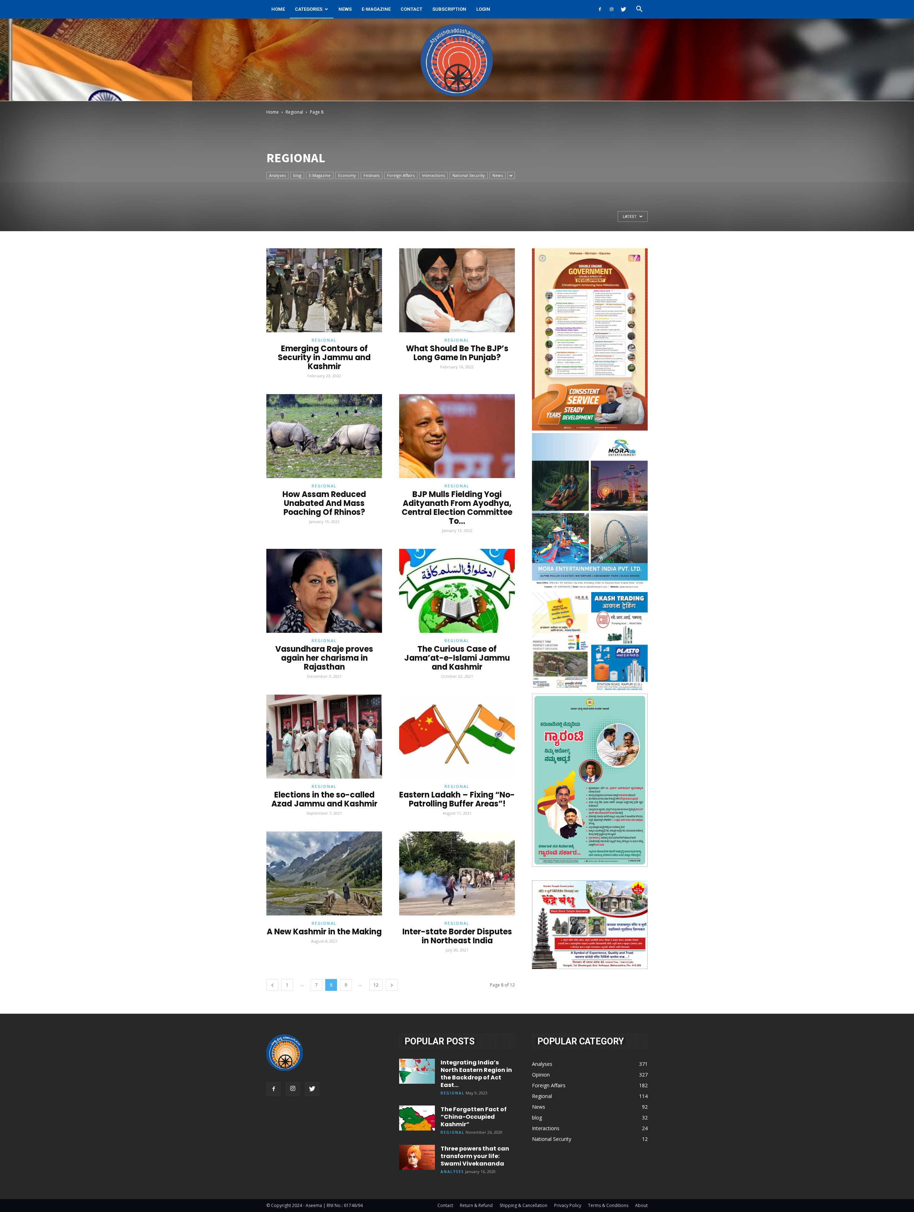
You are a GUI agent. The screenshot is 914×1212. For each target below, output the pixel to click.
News (345, 9)
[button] (639, 9)
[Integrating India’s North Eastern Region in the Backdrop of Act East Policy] (417, 1071)
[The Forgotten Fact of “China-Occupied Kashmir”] (417, 1118)
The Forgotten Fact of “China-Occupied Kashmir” (474, 1116)
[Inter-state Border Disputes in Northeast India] (457, 873)
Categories (308, 9)
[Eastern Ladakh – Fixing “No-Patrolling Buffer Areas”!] (457, 737)
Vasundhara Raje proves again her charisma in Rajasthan (324, 658)
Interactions (433, 175)
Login (483, 9)
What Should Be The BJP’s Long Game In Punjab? (457, 353)
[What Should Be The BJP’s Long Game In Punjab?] (457, 290)
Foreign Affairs (401, 175)
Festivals (371, 175)
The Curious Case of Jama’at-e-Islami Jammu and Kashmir (457, 658)
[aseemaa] (457, 60)
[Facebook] (599, 9)
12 (375, 985)
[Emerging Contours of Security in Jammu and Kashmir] (324, 290)
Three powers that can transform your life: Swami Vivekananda (475, 1156)
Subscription (449, 9)
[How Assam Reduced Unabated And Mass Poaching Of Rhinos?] (324, 436)
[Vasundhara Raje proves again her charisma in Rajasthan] (324, 591)
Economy (347, 175)
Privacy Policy (567, 1205)
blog (297, 175)
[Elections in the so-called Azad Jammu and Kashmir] (324, 737)
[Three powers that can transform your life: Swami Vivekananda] (417, 1157)
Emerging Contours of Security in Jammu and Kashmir (324, 357)
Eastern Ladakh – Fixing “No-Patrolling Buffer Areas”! (457, 799)
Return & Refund (476, 1205)
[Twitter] (623, 9)
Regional (294, 112)
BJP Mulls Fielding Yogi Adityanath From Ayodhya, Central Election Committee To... (457, 508)
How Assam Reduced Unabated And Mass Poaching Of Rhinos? (324, 503)
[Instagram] (611, 9)
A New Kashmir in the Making (324, 931)
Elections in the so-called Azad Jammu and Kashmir (324, 799)
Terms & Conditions (608, 1205)
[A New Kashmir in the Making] (324, 873)
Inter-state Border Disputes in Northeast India (457, 936)
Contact (411, 9)
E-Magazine (376, 9)
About (641, 1205)
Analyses (277, 175)
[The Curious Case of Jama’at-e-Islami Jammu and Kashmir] (457, 591)
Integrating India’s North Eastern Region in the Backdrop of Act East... (476, 1073)
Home (278, 9)
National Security (468, 175)
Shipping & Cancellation (523, 1205)
